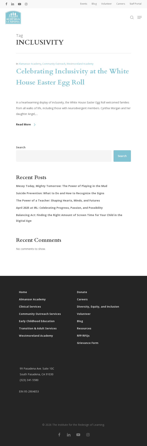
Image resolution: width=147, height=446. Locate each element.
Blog (80, 321)
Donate (82, 292)
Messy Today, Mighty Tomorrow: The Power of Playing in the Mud (61, 186)
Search (20, 147)
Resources (84, 328)
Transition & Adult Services (38, 328)
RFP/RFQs (83, 335)
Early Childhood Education (37, 321)
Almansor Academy (32, 299)
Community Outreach (53, 63)
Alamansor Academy (30, 63)
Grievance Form (87, 343)
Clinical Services (30, 306)
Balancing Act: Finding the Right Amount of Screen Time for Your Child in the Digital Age (69, 218)
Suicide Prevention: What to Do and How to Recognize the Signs (60, 193)
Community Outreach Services (40, 314)
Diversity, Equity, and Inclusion (98, 306)
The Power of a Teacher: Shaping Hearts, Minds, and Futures (58, 200)
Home (23, 292)
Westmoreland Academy (80, 63)
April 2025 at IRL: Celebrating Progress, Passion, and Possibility (59, 208)
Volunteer (84, 314)
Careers (82, 299)
